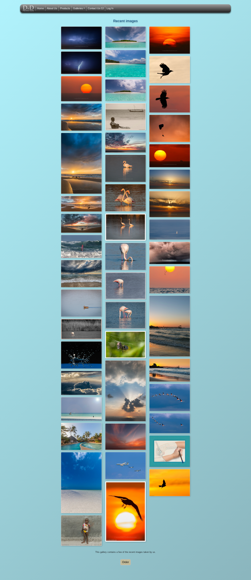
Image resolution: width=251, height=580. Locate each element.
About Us (52, 8)
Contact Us (94, 8)
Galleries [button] (78, 8)
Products (65, 8)
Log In (110, 8)
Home (40, 8)
